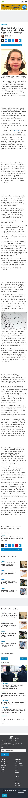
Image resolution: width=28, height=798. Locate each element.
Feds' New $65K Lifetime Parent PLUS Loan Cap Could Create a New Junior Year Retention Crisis (9, 582)
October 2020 (15, 130)
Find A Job (4, 658)
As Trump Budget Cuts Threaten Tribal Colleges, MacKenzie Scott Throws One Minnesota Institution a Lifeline (13, 710)
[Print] (2, 40)
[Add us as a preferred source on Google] (20, 40)
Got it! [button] (4, 795)
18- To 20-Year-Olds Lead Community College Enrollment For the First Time (13, 703)
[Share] (6, 40)
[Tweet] (13, 40)
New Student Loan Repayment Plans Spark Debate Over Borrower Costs (9, 573)
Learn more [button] (21, 792)
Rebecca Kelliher (9, 35)
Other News (6, 663)
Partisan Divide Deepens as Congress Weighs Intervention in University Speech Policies (14, 695)
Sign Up (5, 754)
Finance (4, 24)
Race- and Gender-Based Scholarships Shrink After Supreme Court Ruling (13, 537)
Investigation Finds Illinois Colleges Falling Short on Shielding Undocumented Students (12, 686)
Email (2, 747)
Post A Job (23, 658)
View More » (4, 715)
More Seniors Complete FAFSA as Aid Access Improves (9, 591)
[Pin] (16, 40)
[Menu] (26, 2)
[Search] (22, 2)
